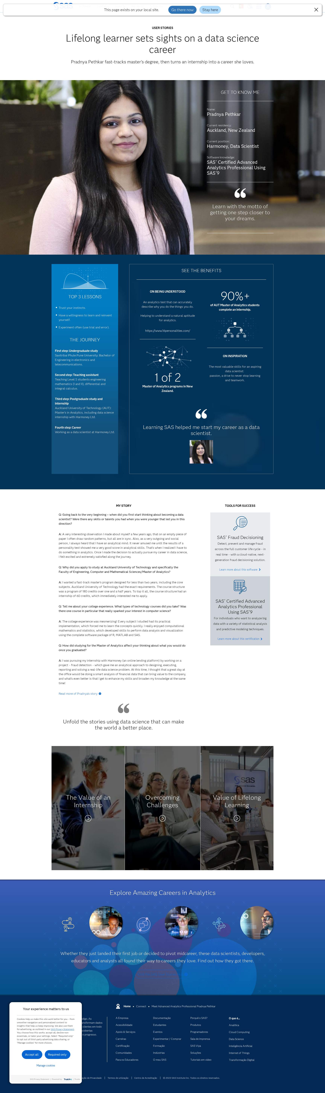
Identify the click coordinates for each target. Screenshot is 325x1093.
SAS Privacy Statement (62, 1029)
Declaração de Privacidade (88, 1077)
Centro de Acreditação (145, 1077)
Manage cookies (45, 1065)
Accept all (32, 1054)
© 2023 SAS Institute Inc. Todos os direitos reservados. (191, 1077)
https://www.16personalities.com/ (167, 330)
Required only (57, 1054)
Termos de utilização (118, 1077)
